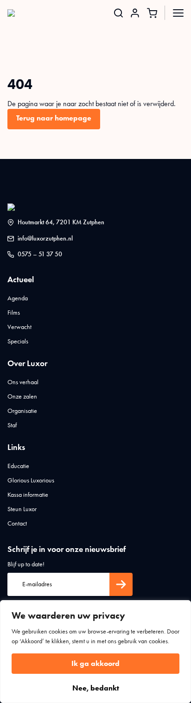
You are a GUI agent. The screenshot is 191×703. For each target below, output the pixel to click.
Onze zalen (22, 396)
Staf (12, 425)
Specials (17, 341)
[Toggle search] (118, 13)
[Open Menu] (178, 12)
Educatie (18, 466)
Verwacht (19, 327)
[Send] (121, 584)
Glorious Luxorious (30, 480)
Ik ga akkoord (95, 663)
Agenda (17, 298)
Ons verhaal (22, 382)
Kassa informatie (27, 495)
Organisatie (22, 411)
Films (13, 313)
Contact (17, 523)
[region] (95, 651)
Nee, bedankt (95, 688)
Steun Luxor (22, 509)
